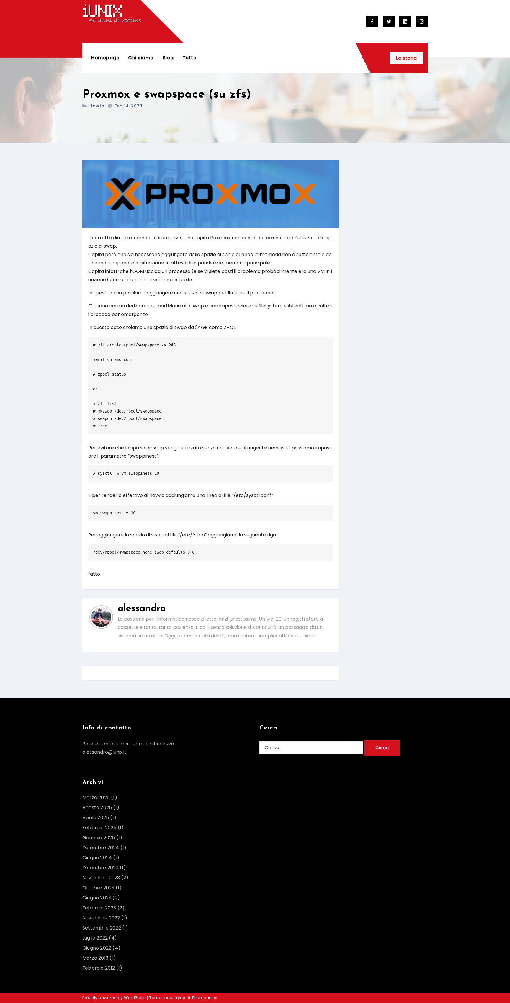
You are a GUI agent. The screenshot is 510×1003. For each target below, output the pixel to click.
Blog (168, 57)
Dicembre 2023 (100, 867)
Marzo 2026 (96, 797)
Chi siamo (141, 57)
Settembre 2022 (101, 928)
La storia (406, 58)
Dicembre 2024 (100, 847)
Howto (96, 106)
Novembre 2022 (101, 917)
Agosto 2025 (97, 807)
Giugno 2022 (96, 948)
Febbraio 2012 (98, 968)
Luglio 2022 (95, 938)
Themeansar (204, 998)
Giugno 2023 (96, 897)
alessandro (142, 608)
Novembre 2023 (101, 877)
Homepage (105, 57)
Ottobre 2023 (98, 887)
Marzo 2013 (95, 958)
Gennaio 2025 (98, 837)
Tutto (190, 57)
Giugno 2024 (97, 857)
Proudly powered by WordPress (114, 998)
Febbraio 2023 (99, 907)
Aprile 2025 (95, 817)
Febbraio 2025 (99, 827)
